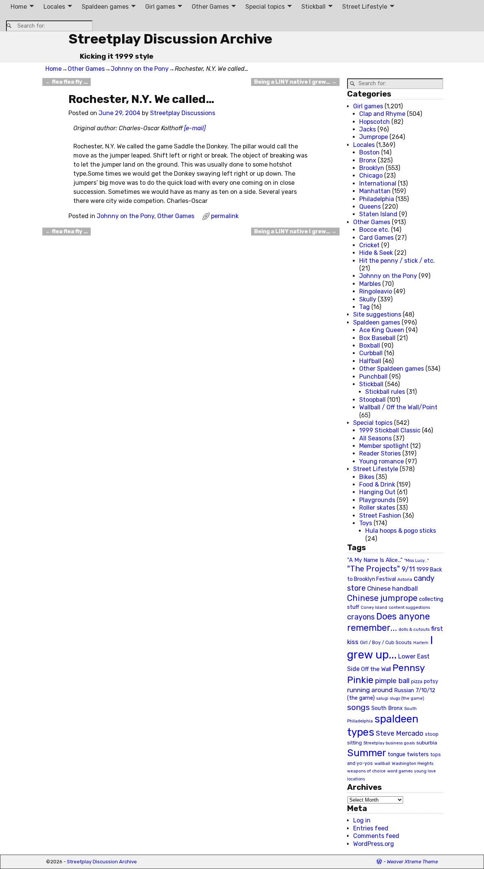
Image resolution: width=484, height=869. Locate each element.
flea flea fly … (66, 82)
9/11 (408, 569)
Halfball (370, 361)
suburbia (426, 743)
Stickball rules (385, 391)
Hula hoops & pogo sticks (400, 530)
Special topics (265, 6)
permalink (225, 216)
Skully (367, 299)
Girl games (160, 6)
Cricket (369, 245)
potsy (431, 681)
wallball (382, 763)
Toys (365, 523)
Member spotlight (384, 445)
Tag (364, 306)
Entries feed (370, 828)
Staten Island (378, 214)
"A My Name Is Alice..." (375, 560)
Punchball (373, 376)
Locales (54, 6)
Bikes (366, 477)
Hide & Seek (376, 252)
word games (400, 771)
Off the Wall (376, 669)
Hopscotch (374, 121)
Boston (369, 152)
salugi (382, 698)
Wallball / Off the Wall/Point (398, 407)
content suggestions (409, 607)
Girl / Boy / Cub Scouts (386, 642)
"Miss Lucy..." (416, 560)
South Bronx (387, 708)
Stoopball (372, 399)
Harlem (420, 642)
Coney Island (374, 607)
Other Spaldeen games (391, 368)
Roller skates (377, 507)
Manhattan (375, 191)
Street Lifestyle (364, 6)
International (377, 183)
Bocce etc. (374, 229)
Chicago (371, 175)
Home (19, 6)
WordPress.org (373, 843)
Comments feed (376, 835)
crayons (361, 617)
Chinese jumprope (382, 598)
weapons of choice (366, 771)
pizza (416, 681)
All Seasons (375, 438)
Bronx (367, 160)
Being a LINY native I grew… (295, 82)
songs (358, 707)
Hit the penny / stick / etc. (397, 260)
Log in (362, 820)
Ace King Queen (381, 330)
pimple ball (392, 681)
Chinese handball (392, 588)
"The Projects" (373, 568)
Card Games (376, 237)
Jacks (367, 129)
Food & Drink (377, 484)
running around (369, 690)
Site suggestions (377, 314)
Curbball (371, 353)
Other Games (210, 6)
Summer (366, 752)
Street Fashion (380, 515)
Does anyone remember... (388, 622)
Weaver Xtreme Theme (412, 861)
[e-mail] (195, 128)
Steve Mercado (400, 733)
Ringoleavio (375, 291)
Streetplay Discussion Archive (170, 39)
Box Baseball (377, 338)
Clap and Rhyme (382, 113)
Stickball (313, 6)
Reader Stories (380, 453)
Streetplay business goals (389, 743)
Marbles (370, 283)
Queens (370, 206)
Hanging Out (377, 492)
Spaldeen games (105, 6)
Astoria (404, 579)
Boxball (369, 345)
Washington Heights (412, 763)
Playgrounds (377, 500)
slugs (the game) (407, 698)
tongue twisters (408, 754)
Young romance (381, 461)
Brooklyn (371, 168)
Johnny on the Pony (140, 68)
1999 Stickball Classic (389, 430)
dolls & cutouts (414, 629)
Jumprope (373, 136)
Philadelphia (376, 199)
